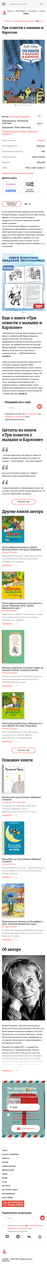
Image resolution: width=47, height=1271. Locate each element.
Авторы (5, 1162)
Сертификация (8, 1194)
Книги (26, 14)
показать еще (23, 502)
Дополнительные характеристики (18, 173)
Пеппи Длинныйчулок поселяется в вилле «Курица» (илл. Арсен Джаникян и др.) (22, 605)
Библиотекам (8, 1170)
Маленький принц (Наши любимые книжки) (21, 798)
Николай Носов (9, 864)
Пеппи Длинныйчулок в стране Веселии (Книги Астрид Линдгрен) (21, 548)
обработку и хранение (15, 417)
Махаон (42, 11)
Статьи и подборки (10, 1154)
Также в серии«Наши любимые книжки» (19, 132)
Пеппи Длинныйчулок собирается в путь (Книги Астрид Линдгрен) (22, 724)
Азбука (10, 11)
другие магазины (29, 190)
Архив (4, 1178)
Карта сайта (7, 1197)
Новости (5, 1158)
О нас (4, 1182)
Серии (4, 1174)
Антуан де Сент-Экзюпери (13, 802)
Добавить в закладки (12, 204)
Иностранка (20, 11)
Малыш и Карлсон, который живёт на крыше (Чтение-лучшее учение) (22, 669)
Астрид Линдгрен (20, 116)
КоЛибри (32, 11)
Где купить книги (10, 1190)
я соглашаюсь (32, 414)
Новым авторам (9, 1166)
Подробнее (7, 565)
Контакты (6, 1186)
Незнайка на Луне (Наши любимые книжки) (21, 860)
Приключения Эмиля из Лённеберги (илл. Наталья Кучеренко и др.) (22, 922)
